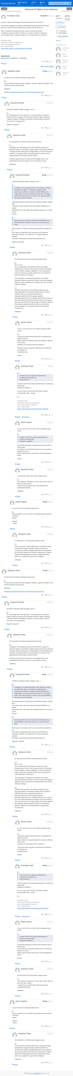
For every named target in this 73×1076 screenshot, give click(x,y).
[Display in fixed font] (50, 61)
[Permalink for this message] (53, 61)
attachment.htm (6, 58)
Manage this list (23, 3)
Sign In (34, 3)
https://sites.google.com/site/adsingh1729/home (16, 48)
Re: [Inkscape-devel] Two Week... (11, 11)
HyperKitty (37, 1073)
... (5, 81)
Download (61, 27)
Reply (4, 63)
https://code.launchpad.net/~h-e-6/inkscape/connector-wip (25, 92)
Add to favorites (63, 36)
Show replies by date (47, 66)
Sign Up (42, 3)
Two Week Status (66, 11)
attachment (25, 417)
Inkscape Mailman (8, 3)
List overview (60, 22)
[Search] (69, 3)
